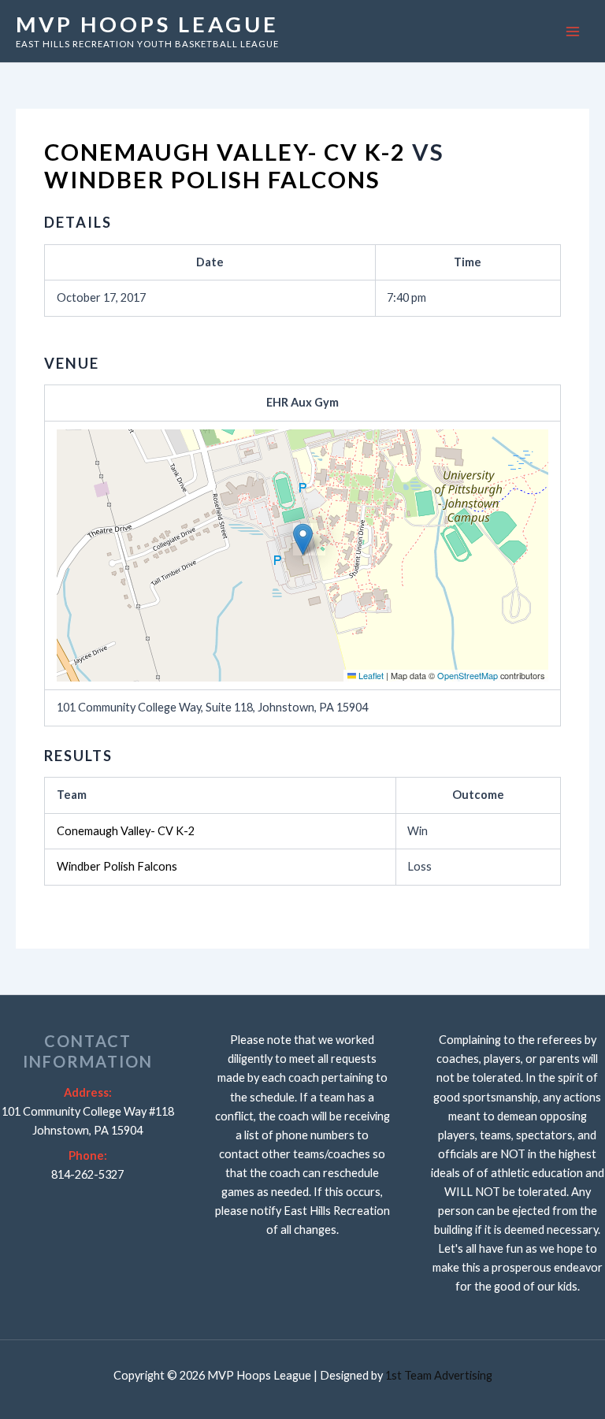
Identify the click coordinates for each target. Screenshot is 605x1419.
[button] (303, 539)
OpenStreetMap (467, 675)
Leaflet (370, 675)
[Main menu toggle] (572, 31)
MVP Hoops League (147, 24)
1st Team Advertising (438, 1375)
